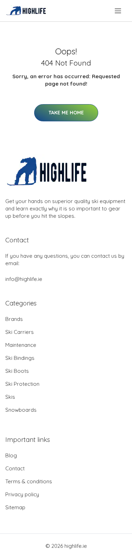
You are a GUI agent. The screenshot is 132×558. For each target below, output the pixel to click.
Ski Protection (22, 384)
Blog (11, 455)
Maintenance (20, 345)
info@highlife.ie (23, 279)
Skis (10, 397)
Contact (15, 468)
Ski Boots (17, 371)
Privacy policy (22, 494)
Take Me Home (66, 112)
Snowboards (21, 409)
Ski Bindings (19, 358)
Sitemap (15, 507)
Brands (14, 319)
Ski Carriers (19, 332)
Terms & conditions (28, 481)
